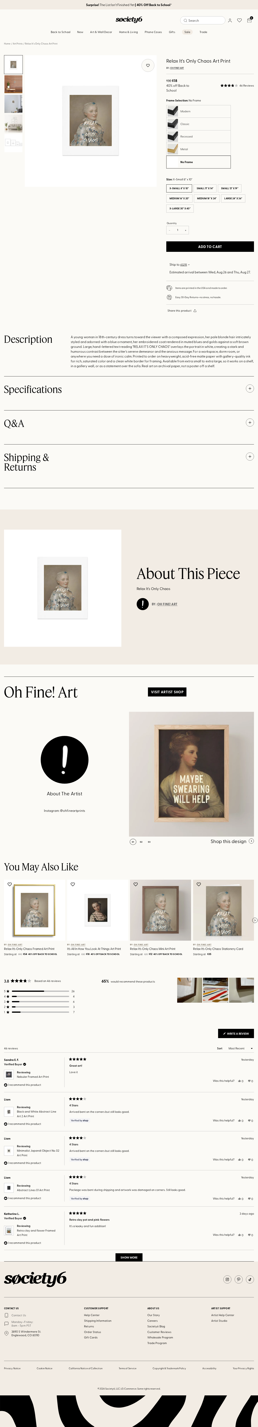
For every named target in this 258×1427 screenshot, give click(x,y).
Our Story (153, 1315)
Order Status (92, 1332)
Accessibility (209, 1368)
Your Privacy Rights (243, 1368)
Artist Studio (219, 1321)
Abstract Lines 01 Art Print (33, 1190)
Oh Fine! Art (177, 68)
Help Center (92, 1315)
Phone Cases (153, 32)
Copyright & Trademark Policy (169, 1368)
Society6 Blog (156, 1326)
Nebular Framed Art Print (33, 1077)
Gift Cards (91, 1337)
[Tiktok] (250, 1279)
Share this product (179, 310)
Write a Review (240, 1034)
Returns (89, 1326)
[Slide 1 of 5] (13, 65)
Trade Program (157, 1343)
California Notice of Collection (86, 1368)
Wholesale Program (160, 1337)
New (80, 32)
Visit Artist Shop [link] (167, 691)
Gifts (172, 32)
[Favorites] (239, 20)
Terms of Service (127, 1368)
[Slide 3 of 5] (13, 104)
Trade (203, 32)
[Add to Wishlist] (10, 884)
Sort (220, 1048)
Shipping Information (97, 1321)
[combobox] (202, 20)
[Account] (230, 20)
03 (149, 841)
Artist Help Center (222, 1315)
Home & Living (128, 32)
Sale (187, 32)
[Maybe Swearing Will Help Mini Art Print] (191, 774)
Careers (152, 1321)
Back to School (61, 32)
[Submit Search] (185, 21)
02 (141, 841)
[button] (237, 85)
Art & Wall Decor (101, 32)
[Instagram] (227, 1279)
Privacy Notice (12, 1368)
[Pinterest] (239, 1279)
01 (133, 841)
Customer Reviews (159, 1332)
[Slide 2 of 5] (13, 84)
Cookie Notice (44, 1368)
